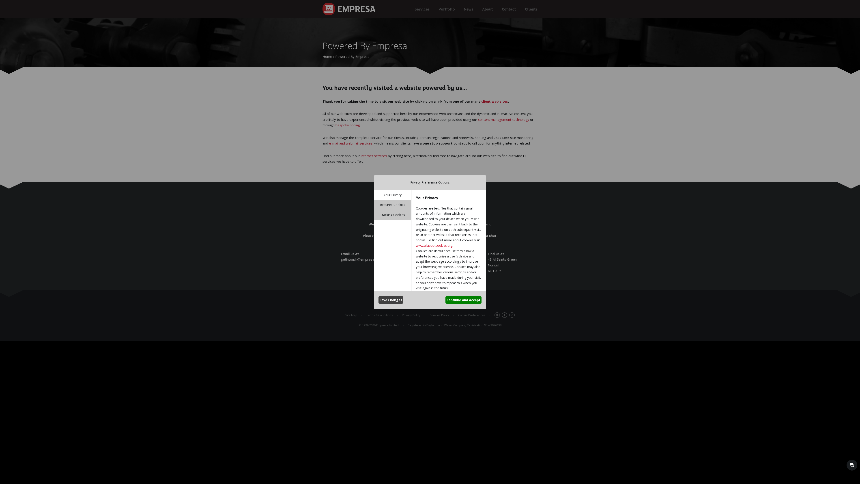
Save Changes (391, 300)
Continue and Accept (463, 300)
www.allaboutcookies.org (434, 245)
